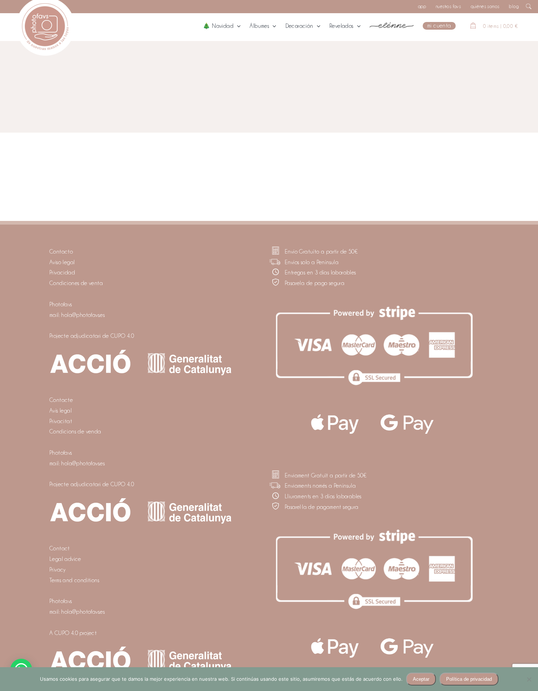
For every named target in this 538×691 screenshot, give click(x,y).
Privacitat (60, 421)
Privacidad (62, 273)
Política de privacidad (469, 679)
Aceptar (421, 679)
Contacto (61, 252)
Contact (59, 548)
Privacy (57, 570)
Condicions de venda (75, 432)
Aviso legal (62, 262)
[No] (529, 679)
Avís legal (60, 411)
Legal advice (65, 559)
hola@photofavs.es (83, 315)
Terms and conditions (74, 580)
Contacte (61, 400)
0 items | (500, 26)
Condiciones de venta (76, 283)
